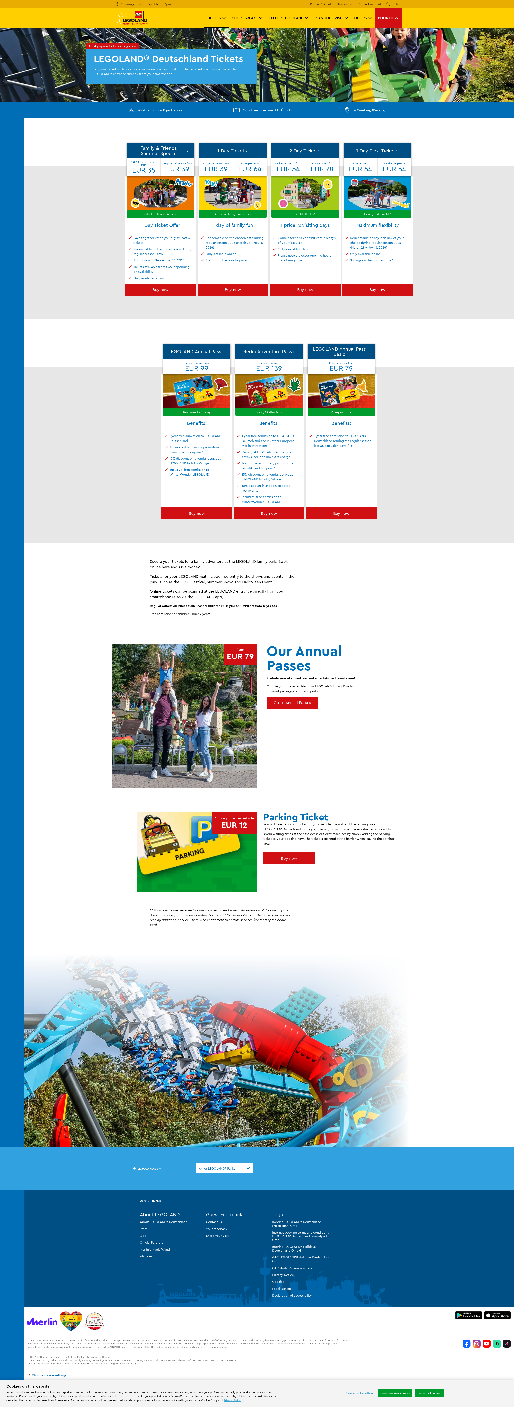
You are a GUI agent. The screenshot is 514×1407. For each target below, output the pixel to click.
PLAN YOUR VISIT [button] (329, 18)
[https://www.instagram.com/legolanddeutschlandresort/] (477, 1344)
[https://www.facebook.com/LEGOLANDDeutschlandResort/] (467, 1344)
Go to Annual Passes (292, 702)
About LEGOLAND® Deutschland (163, 1222)
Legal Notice (281, 1289)
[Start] (71, 1321)
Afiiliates (146, 1256)
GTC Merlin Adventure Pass (292, 1268)
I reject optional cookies (395, 1392)
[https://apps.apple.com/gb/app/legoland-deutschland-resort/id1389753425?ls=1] (497, 1315)
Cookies (278, 1282)
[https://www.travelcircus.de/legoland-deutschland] (95, 1321)
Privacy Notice (283, 1275)
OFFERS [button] (360, 18)
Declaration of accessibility (292, 1295)
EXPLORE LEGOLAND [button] (286, 18)
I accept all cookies (429, 1392)
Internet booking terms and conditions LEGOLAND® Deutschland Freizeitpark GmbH (300, 1236)
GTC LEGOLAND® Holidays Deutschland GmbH (301, 1259)
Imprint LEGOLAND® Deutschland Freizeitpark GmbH (296, 1223)
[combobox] (224, 1168)
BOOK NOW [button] (388, 18)
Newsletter (345, 4)
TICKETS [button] (214, 18)
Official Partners (151, 1242)
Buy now (161, 289)
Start (143, 1200)
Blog (143, 1236)
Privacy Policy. (232, 1400)
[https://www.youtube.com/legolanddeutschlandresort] (487, 1344)
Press (143, 1229)
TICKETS (156, 1200)
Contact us (365, 4)
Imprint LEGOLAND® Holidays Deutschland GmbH (294, 1248)
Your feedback (216, 1229)
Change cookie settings (49, 1375)
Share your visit (217, 1236)
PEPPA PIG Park (321, 4)
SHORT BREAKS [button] (245, 18)
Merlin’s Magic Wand (155, 1249)
